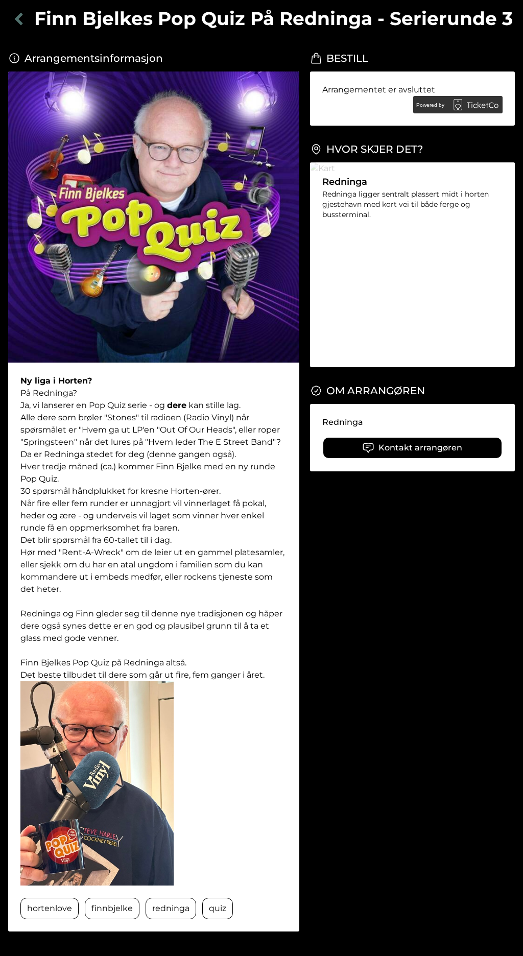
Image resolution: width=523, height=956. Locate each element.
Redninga (342, 422)
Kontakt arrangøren (420, 447)
